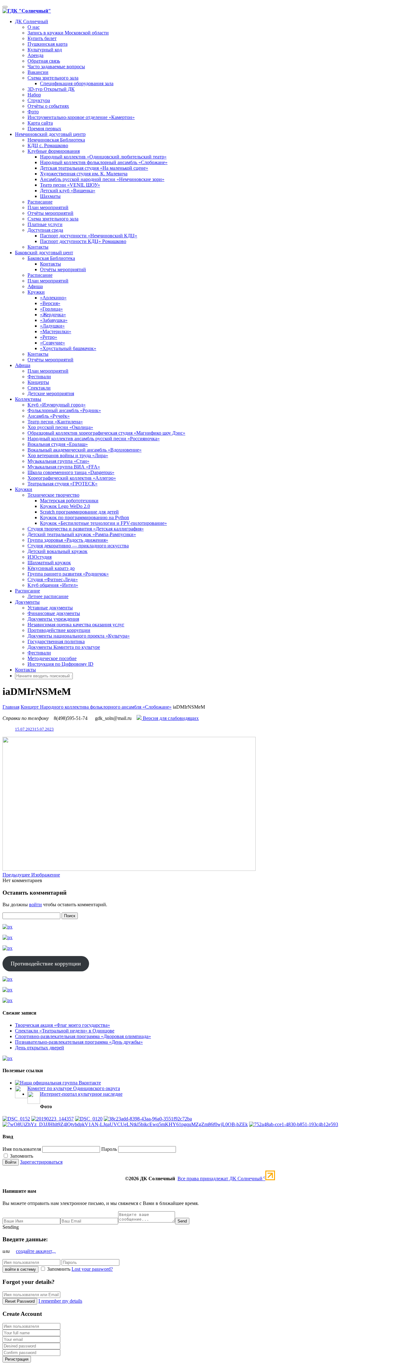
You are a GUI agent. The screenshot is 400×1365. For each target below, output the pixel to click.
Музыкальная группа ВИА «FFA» (64, 466)
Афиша (35, 286)
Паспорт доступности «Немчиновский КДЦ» (88, 235)
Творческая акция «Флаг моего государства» (62, 1025)
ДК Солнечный (31, 21)
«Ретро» (48, 337)
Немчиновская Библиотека (56, 139)
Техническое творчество (53, 495)
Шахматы (50, 196)
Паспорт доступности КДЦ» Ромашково (83, 241)
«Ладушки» (52, 325)
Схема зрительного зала (53, 77)
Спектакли (39, 387)
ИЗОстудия (40, 557)
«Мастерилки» (55, 331)
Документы (27, 602)
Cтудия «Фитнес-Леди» (53, 579)
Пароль (109, 1149)
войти (35, 904)
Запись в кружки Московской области (68, 32)
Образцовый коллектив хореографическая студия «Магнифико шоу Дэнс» (106, 433)
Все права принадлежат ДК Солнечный (221, 1178)
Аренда (35, 55)
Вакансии (38, 72)
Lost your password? (92, 1269)
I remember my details (60, 1301)
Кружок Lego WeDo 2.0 (65, 506)
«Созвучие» (52, 342)
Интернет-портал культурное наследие (81, 1094)
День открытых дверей (39, 1047)
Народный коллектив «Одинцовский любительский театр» (103, 156)
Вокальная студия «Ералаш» (58, 444)
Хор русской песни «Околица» (60, 427)
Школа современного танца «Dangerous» (71, 472)
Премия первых (44, 128)
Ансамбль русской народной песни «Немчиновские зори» (102, 179)
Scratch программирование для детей (79, 511)
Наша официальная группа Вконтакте (60, 1082)
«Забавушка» (54, 320)
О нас (34, 27)
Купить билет (42, 38)
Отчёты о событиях (48, 106)
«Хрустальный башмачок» (68, 348)
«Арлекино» (53, 297)
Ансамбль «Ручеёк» (49, 416)
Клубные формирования (54, 151)
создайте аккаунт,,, (36, 1251)
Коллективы (28, 399)
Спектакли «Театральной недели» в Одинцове (64, 1030)
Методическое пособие (52, 658)
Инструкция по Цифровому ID (60, 664)
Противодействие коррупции (59, 630)
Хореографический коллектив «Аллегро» (72, 478)
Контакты (38, 247)
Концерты (38, 382)
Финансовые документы (54, 613)
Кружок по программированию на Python (84, 517)
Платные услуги (45, 224)
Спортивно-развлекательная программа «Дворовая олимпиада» (83, 1036)
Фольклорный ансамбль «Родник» (64, 410)
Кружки (36, 292)
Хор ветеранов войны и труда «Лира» (68, 455)
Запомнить (21, 1156)
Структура (39, 100)
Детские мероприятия (51, 393)
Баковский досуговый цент (44, 252)
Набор (34, 94)
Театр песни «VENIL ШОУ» (70, 185)
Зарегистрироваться (41, 1162)
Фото (33, 111)
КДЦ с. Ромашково (48, 145)
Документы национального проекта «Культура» (79, 636)
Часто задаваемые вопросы (56, 66)
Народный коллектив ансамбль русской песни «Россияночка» (94, 438)
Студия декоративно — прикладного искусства (78, 545)
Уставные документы (50, 607)
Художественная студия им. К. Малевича (84, 173)
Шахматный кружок (49, 562)
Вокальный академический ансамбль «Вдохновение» (85, 449)
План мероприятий (48, 207)
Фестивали (39, 376)
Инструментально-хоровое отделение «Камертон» (81, 117)
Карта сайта (40, 123)
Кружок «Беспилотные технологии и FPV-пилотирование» (103, 523)
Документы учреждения (53, 619)
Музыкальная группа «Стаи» (58, 461)
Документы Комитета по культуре (64, 647)
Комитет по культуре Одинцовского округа (74, 1088)
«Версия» (50, 303)
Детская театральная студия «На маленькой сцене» (94, 168)
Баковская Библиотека (51, 258)
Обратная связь (44, 61)
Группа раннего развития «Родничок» (68, 574)
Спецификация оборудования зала (76, 83)
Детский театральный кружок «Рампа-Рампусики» (82, 534)
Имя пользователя (21, 1149)
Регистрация (16, 1359)
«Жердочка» (53, 314)
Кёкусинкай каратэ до (51, 568)
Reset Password (20, 1301)
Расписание (40, 201)
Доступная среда (45, 230)
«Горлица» (51, 309)
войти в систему (20, 1269)
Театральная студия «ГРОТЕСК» (63, 483)
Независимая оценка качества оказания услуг (76, 624)
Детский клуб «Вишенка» (67, 190)
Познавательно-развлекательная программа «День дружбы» (79, 1042)
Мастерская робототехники (69, 500)
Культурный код (45, 49)
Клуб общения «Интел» (53, 585)
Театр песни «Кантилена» (55, 421)
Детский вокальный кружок (58, 551)
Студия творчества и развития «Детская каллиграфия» (86, 528)
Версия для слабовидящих (170, 718)
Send (182, 1221)
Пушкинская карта (48, 44)
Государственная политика (56, 641)
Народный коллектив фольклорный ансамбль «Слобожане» (104, 162)
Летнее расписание (48, 596)
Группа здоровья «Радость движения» (68, 540)
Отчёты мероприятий (50, 213)
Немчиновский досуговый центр (50, 134)
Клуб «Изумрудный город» (57, 404)
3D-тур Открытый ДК (51, 89)
